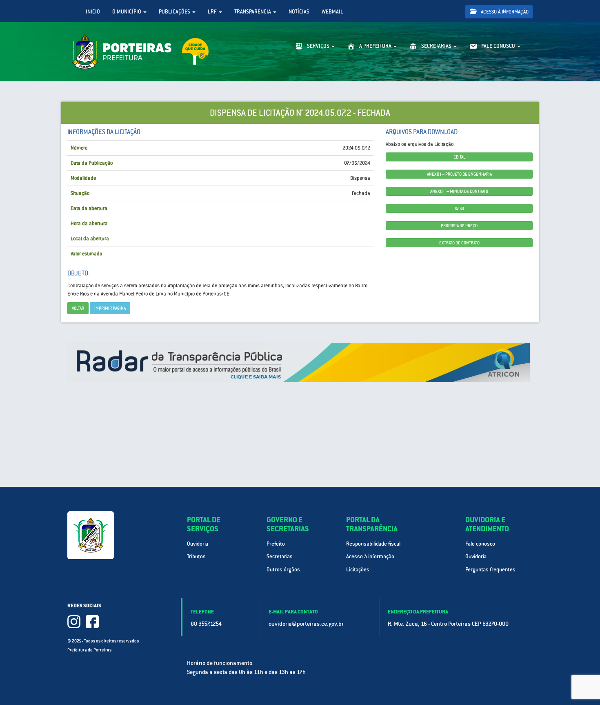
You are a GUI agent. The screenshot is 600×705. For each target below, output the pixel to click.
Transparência (253, 11)
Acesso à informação (504, 12)
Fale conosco (480, 543)
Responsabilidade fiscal (373, 543)
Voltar (78, 308)
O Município (127, 11)
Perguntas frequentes (490, 569)
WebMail (332, 11)
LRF (213, 11)
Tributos (196, 556)
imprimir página (110, 308)
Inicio (93, 11)
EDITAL (459, 157)
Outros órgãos (283, 569)
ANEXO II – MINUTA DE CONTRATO (459, 191)
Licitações (357, 569)
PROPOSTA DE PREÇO (459, 225)
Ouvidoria (197, 543)
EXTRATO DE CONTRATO (459, 243)
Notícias (299, 11)
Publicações (175, 11)
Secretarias (280, 556)
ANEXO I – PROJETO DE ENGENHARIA (459, 174)
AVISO (459, 208)
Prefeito (276, 543)
